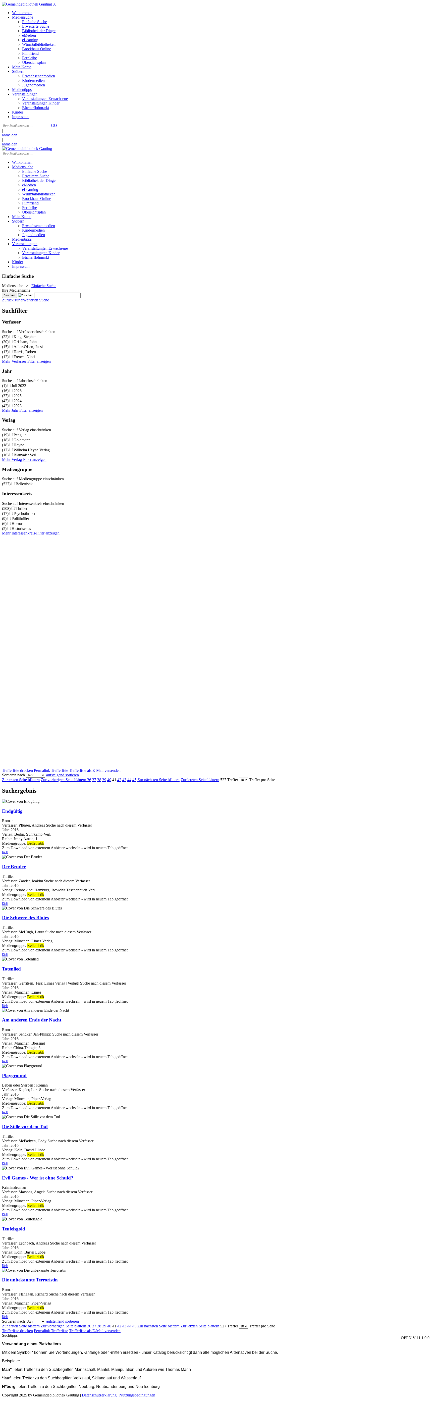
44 (129, 780)
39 (104, 780)
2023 (18, 406)
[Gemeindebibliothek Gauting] (27, 4)
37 (94, 780)
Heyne (19, 445)
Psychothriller (24, 513)
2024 (18, 401)
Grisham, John (25, 342)
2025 (18, 396)
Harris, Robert (25, 352)
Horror (17, 523)
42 (119, 780)
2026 (18, 391)
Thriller (21, 508)
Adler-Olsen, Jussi (28, 347)
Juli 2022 (19, 386)
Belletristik (24, 484)
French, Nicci (24, 357)
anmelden (9, 135)
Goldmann (22, 440)
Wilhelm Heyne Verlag (32, 450)
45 (134, 780)
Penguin (20, 435)
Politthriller (20, 518)
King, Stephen (25, 337)
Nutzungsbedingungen (137, 1395)
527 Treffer (229, 780)
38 (99, 780)
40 (109, 780)
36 (89, 780)
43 (124, 780)
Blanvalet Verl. (25, 455)
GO (54, 125)
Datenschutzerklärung (99, 1395)
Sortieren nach (13, 775)
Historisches (21, 528)
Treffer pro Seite (262, 780)
